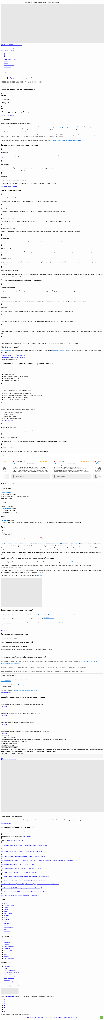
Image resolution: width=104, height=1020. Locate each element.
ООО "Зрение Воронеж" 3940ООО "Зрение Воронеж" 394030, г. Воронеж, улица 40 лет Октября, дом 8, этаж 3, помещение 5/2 (39, 860)
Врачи (5, 954)
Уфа (5, 929)
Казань (6, 907)
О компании (7, 67)
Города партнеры (15, 78)
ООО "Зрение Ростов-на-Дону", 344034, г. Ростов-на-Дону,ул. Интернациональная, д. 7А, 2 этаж (30, 884)
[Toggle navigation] (1, 76)
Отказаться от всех (13, 747)
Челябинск (7, 931)
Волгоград (7, 933)
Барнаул (6, 919)
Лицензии (7, 980)
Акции (5, 968)
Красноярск (7, 923)
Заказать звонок (6, 692)
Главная (3, 78)
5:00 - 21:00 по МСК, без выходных (11, 51)
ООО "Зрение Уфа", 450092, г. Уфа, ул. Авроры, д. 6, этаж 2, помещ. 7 (21, 888)
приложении (10, 996)
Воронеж (6, 915)
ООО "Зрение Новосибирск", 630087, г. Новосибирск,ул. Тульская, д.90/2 (23, 856)
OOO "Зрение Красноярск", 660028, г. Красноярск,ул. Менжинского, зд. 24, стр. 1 (25, 876)
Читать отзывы (8, 420)
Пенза (5, 921)
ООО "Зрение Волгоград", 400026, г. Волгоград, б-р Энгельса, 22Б (20, 895)
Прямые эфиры (8, 984)
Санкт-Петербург (9, 905)
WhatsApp (21, 685)
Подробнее (4, 86)
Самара (6, 909)
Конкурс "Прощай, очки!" (11, 986)
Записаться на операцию (11, 972)
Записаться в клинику (7, 115)
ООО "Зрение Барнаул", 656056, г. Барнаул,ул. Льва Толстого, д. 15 (21, 868)
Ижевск (6, 925)
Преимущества (8, 966)
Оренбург (6, 911)
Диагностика (6, 508)
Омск (5, 917)
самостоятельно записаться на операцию (24, 690)
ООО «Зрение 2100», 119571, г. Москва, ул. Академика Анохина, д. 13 (21, 851)
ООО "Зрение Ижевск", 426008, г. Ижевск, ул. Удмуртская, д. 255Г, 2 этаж (23, 880)
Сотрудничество (9, 978)
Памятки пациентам (10, 970)
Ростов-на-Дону (8, 927)
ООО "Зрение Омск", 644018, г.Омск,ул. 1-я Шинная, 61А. (17, 864)
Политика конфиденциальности (13, 982)
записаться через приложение (70, 2)
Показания (7, 944)
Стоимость (7, 948)
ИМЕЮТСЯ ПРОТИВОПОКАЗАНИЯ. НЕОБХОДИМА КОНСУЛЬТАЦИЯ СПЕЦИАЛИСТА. (52, 1017)
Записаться (7, 69)
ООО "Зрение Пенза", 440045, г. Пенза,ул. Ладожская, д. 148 (19, 872)
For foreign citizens (9, 976)
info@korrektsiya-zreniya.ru (16, 840)
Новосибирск (8, 913)
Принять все (4, 747)
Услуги (6, 61)
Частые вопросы (9, 65)
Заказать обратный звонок (9, 186)
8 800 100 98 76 (49, 618)
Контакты (6, 71)
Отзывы (6, 63)
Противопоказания (9, 946)
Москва (6, 903)
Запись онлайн (6, 492)
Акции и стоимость (10, 59)
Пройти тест (7, 974)
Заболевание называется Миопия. (11, 158)
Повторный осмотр (9, 958)
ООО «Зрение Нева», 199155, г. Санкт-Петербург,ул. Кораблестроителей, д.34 (24, 845)
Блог (5, 72)
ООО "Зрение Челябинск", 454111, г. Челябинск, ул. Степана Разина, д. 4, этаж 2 (24, 892)
